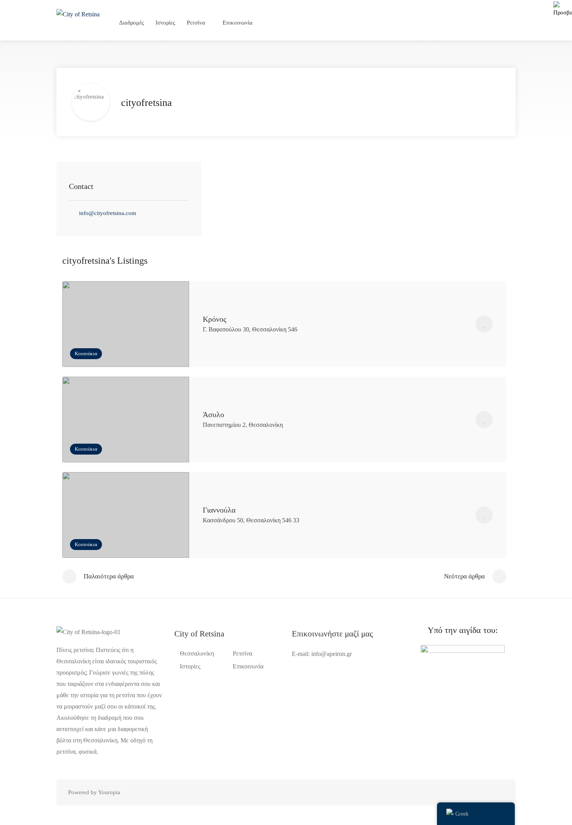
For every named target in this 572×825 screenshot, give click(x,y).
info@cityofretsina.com (107, 213)
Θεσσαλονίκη (197, 653)
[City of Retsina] (78, 13)
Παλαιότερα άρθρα (109, 576)
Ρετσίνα (196, 22)
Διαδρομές (131, 22)
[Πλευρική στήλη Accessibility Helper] (562, 9)
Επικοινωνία (238, 22)
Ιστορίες (165, 22)
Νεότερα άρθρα (464, 576)
